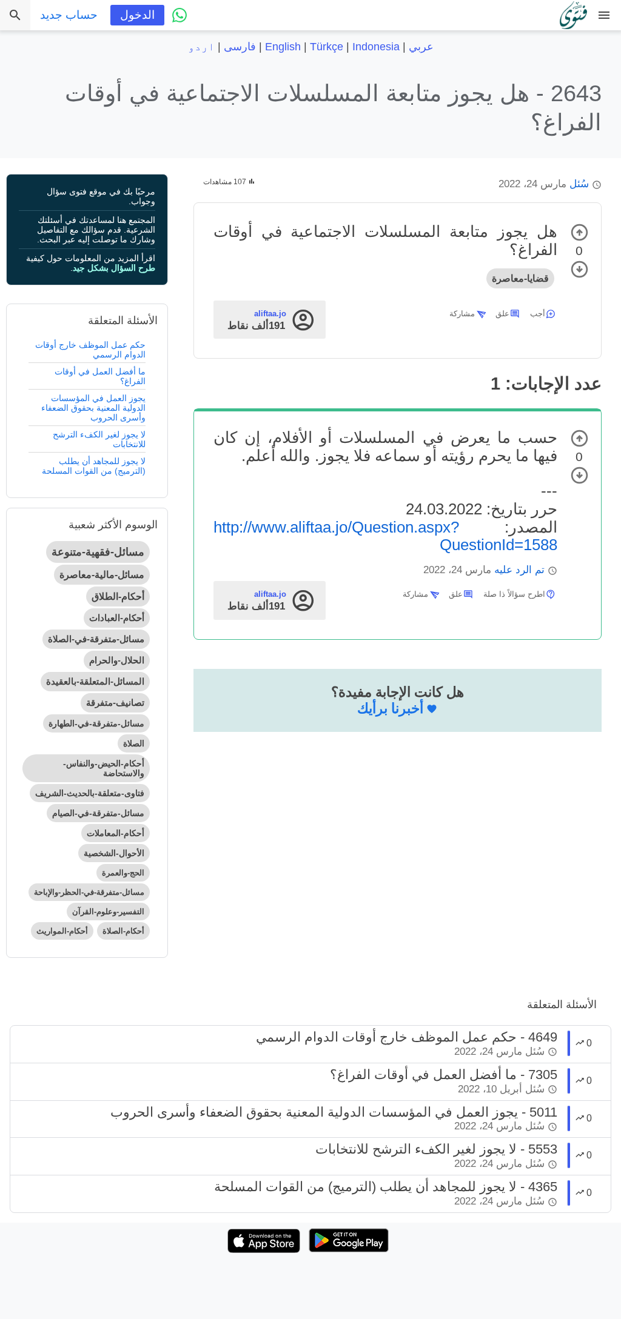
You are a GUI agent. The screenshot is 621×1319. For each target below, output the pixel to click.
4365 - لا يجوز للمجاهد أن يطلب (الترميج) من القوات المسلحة (385, 1186)
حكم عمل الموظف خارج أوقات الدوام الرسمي (90, 349)
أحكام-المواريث (62, 930)
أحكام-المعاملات (115, 833)
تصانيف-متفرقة (115, 702)
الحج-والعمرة (123, 872)
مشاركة (462, 313)
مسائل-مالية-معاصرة (101, 575)
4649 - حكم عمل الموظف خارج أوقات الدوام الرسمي (406, 1037)
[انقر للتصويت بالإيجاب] (579, 232)
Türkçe (326, 47)
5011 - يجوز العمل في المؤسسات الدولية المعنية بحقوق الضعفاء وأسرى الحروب (333, 1112)
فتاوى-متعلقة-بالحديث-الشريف (89, 793)
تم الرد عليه (519, 570)
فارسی (240, 47)
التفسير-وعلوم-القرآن (108, 911)
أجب (537, 313)
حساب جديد (69, 14)
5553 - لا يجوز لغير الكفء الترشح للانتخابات (436, 1149)
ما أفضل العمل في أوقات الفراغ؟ (100, 376)
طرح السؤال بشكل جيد (114, 268)
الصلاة (133, 743)
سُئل (579, 184)
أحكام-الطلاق (118, 596)
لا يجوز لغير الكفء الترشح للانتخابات (99, 439)
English (283, 47)
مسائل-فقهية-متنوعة (98, 552)
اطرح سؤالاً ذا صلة (514, 594)
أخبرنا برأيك (390, 708)
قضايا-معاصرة (520, 278)
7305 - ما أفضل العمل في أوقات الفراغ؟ (443, 1074)
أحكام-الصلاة (123, 930)
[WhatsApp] (179, 15)
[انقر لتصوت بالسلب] (579, 269)
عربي (421, 47)
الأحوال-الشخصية (114, 853)
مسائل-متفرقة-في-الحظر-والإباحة (89, 892)
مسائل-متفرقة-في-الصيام (98, 813)
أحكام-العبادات (116, 618)
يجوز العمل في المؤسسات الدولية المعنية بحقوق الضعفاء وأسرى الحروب (93, 407)
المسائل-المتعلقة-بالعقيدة (95, 681)
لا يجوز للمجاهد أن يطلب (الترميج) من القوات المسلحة (94, 466)
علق (502, 313)
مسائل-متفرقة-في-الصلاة (96, 639)
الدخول (137, 14)
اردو (201, 47)
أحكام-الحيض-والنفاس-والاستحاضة (103, 768)
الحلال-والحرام (116, 660)
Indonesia (376, 47)
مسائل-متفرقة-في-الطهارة (96, 723)
